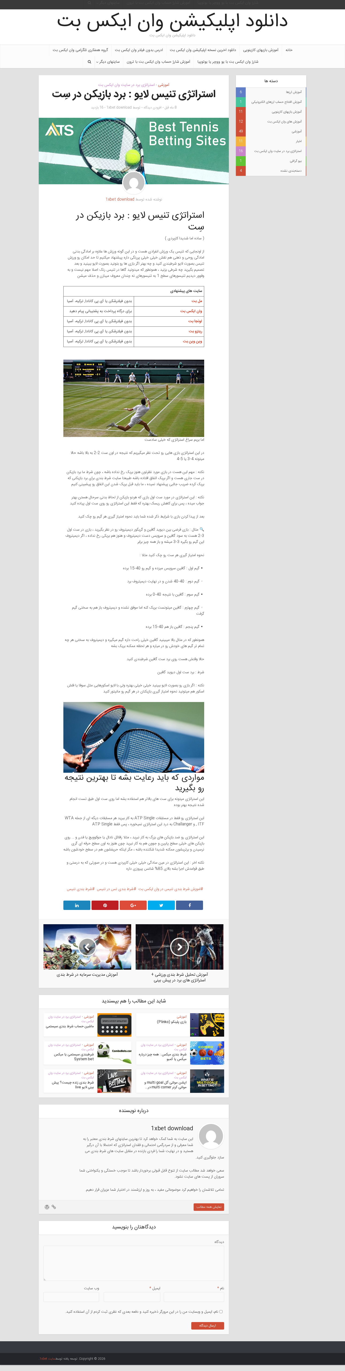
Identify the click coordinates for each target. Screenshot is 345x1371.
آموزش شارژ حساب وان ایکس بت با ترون (158, 62)
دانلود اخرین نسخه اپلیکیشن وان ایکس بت (203, 50)
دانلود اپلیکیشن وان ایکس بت (172, 22)
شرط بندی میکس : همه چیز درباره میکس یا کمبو (163, 1057)
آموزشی (163, 85)
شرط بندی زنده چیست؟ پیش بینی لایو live (73, 1085)
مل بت (197, 301)
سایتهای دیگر (110, 62)
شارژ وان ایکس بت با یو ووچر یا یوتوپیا (227, 62)
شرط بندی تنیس (79, 889)
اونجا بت (195, 321)
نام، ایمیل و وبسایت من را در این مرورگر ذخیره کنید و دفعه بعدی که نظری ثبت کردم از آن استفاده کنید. (141, 1312)
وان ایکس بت (191, 311)
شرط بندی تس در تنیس (115, 889)
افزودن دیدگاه (152, 108)
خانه (289, 50)
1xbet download (119, 108)
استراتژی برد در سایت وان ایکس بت (126, 85)
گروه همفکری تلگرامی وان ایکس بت (80, 50)
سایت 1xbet (47, 1358)
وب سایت (91, 1289)
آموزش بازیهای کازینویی (261, 50)
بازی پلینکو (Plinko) (172, 1022)
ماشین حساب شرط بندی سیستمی (70, 1026)
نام (220, 1289)
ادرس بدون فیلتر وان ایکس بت (139, 50)
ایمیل (155, 1289)
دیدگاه (219, 1242)
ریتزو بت (195, 331)
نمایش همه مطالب (209, 1207)
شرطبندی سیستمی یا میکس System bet (74, 1057)
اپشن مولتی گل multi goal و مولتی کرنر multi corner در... (165, 1085)
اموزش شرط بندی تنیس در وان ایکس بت (169, 889)
